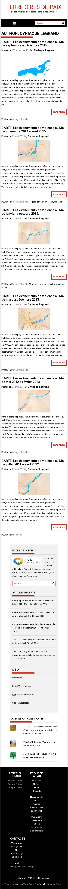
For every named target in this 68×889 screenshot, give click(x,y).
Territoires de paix (34, 7)
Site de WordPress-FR (22, 703)
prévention (59, 284)
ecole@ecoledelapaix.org (22, 866)
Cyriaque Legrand (44, 50)
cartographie (43, 202)
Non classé (16, 534)
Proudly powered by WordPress (19, 884)
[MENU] (14, 23)
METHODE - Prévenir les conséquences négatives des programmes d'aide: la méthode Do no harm (40, 730)
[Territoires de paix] (5, 23)
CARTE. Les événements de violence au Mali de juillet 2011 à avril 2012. (33, 462)
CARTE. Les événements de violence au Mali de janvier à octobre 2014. (33, 211)
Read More (59, 112)
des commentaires (23, 694)
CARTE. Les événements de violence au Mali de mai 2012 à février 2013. (33, 380)
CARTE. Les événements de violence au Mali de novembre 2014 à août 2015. (33, 129)
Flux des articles (21, 686)
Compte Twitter (15, 784)
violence (58, 202)
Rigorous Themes (55, 884)
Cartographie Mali (20, 119)
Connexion (17, 678)
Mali (51, 202)
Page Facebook (15, 780)
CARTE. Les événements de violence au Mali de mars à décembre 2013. (33, 297)
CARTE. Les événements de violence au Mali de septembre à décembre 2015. (33, 43)
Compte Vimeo (15, 787)
